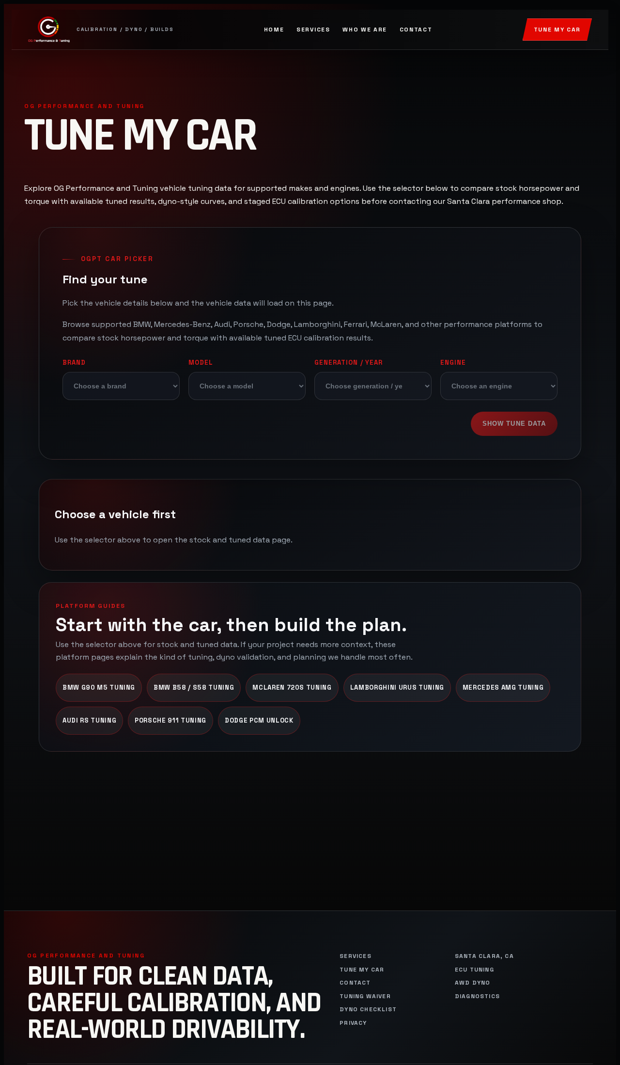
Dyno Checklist (368, 1009)
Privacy (353, 1023)
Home (274, 29)
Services (313, 29)
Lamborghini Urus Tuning (397, 687)
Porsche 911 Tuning (170, 720)
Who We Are (364, 29)
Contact (416, 29)
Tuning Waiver (365, 996)
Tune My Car (557, 29)
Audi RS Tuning (89, 720)
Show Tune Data (514, 423)
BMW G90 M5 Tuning (98, 687)
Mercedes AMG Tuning (503, 687)
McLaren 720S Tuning (291, 687)
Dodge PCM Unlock (259, 720)
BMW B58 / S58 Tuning (194, 687)
